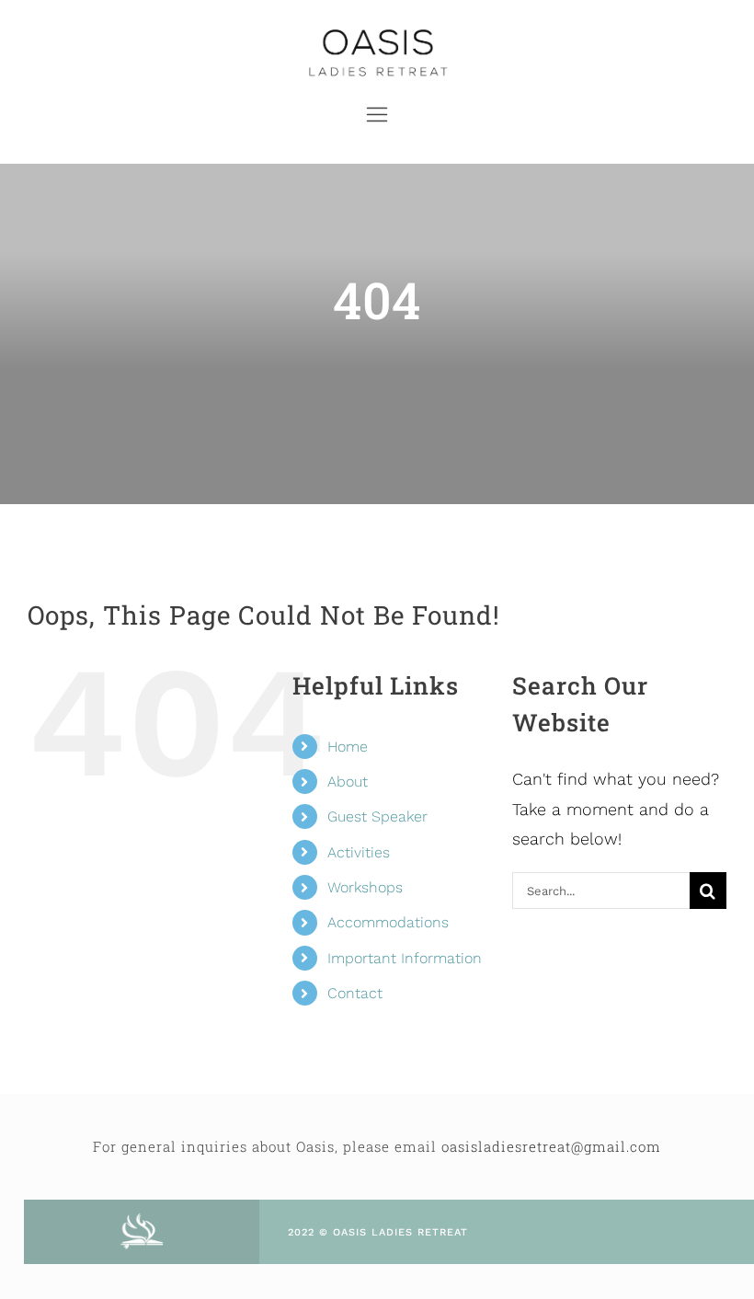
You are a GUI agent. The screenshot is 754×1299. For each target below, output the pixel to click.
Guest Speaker (377, 816)
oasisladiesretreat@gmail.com (551, 1146)
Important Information (404, 958)
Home (347, 746)
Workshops (365, 887)
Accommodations (388, 922)
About (347, 781)
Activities (358, 852)
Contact (355, 993)
